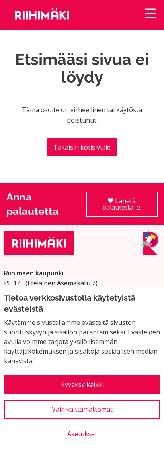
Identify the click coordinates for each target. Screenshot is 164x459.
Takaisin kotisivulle (82, 147)
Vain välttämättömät (82, 409)
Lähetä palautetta (130, 206)
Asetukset (82, 433)
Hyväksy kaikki (82, 384)
